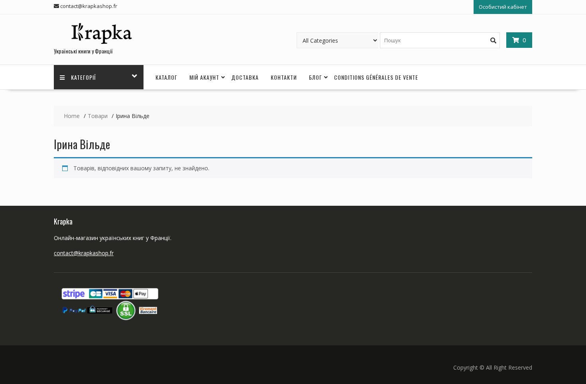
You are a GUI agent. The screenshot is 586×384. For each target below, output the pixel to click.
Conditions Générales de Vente (376, 77)
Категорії (83, 77)
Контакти (284, 77)
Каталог (166, 77)
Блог (315, 77)
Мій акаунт (204, 77)
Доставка (245, 77)
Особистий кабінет (503, 6)
